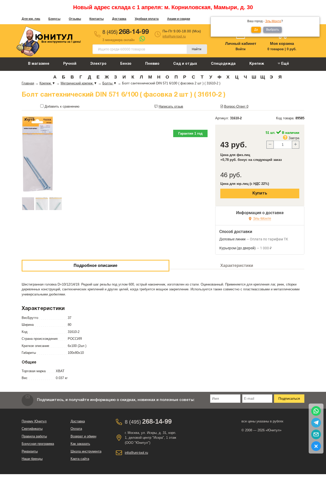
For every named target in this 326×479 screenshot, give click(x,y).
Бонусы (54, 19)
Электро (98, 64)
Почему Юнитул (34, 421)
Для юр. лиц (31, 19)
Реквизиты (30, 451)
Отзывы (75, 19)
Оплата (76, 429)
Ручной (69, 64)
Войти (241, 49)
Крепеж (256, 64)
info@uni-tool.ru (174, 36)
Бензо (125, 64)
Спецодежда (223, 64)
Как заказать (80, 444)
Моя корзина (282, 43)
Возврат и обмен (83, 436)
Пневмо (152, 64)
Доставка (119, 19)
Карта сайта (80, 459)
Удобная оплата (147, 19)
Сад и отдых (185, 64)
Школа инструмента (86, 451)
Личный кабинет (240, 43)
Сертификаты (32, 429)
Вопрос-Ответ (236, 106)
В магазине (38, 64)
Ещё (284, 64)
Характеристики (236, 265)
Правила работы (34, 436)
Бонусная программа (38, 444)
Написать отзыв (171, 106)
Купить (259, 193)
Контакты (96, 19)
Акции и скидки (178, 19)
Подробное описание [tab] (95, 265)
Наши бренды (32, 459)
